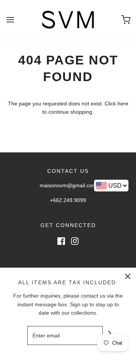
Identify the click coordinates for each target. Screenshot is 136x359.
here (122, 103)
